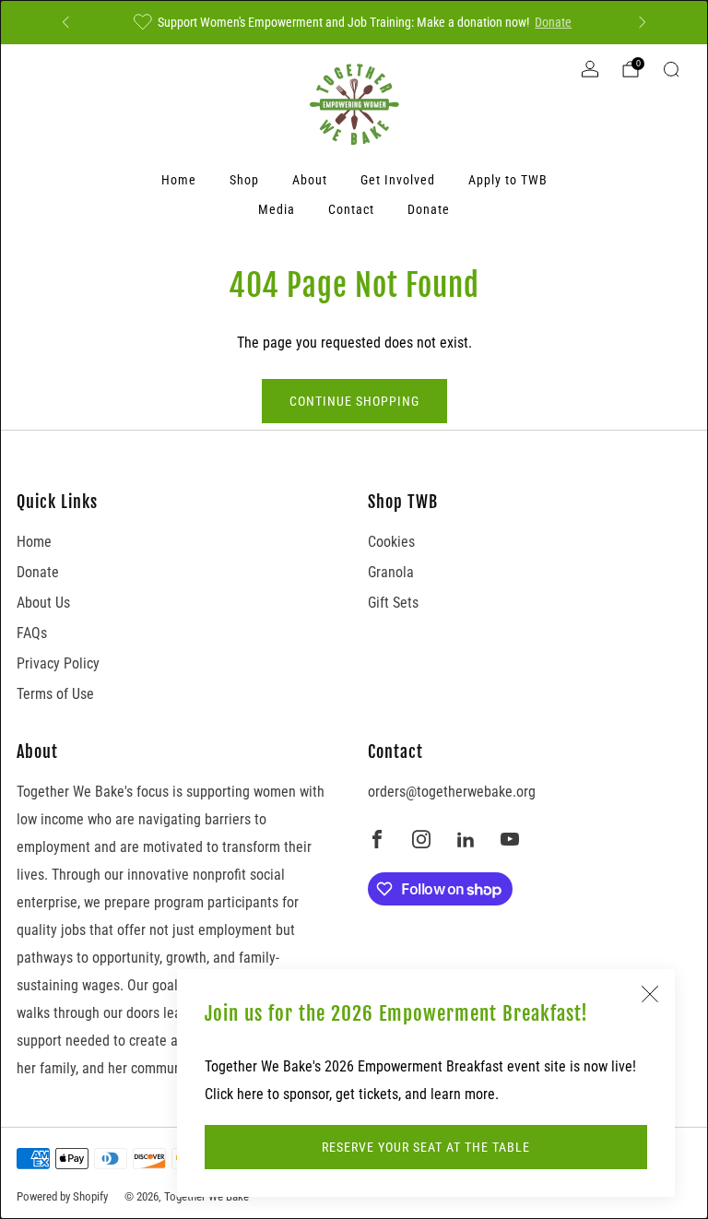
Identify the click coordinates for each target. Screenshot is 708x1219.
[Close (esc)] (650, 994)
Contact (351, 209)
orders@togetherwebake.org (452, 791)
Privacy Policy (58, 663)
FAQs (32, 633)
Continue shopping (354, 401)
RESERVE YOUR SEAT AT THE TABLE (426, 1147)
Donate (553, 22)
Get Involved (397, 179)
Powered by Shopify (62, 1196)
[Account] (590, 69)
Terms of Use (55, 694)
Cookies (391, 541)
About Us (43, 602)
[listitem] (354, 22)
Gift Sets (393, 602)
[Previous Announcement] (65, 22)
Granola (391, 572)
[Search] (671, 69)
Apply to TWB (508, 179)
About (309, 179)
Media (276, 209)
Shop (244, 179)
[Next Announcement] (643, 22)
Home (178, 179)
